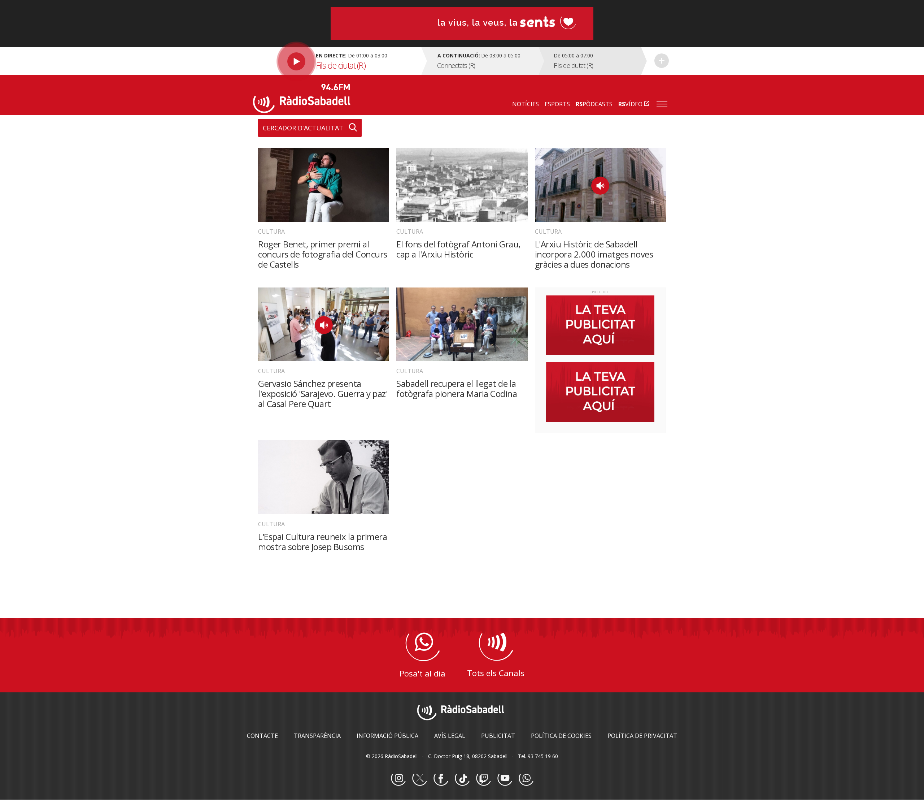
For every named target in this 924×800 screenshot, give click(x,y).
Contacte (262, 736)
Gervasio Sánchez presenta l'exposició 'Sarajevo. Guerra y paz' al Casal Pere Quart (322, 393)
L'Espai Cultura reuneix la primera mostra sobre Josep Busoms (322, 542)
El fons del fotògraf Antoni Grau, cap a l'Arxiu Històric (458, 249)
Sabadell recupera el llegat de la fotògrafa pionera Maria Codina (456, 388)
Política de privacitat (642, 736)
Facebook (440, 778)
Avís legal (449, 736)
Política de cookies (561, 736)
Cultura (271, 231)
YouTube (504, 778)
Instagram (398, 778)
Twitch (483, 778)
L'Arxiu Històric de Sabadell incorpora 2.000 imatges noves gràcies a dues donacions (594, 254)
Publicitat (498, 736)
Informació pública (387, 736)
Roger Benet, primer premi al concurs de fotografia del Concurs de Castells (322, 254)
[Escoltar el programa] (336, 61)
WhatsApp (526, 778)
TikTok (462, 778)
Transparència (317, 736)
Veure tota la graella (661, 60)
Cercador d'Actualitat (303, 128)
